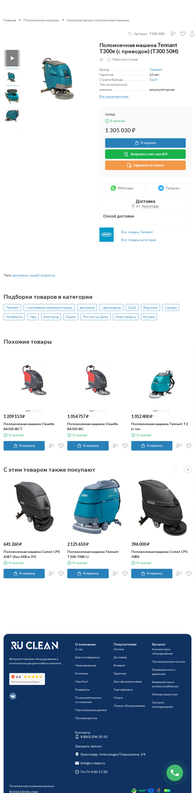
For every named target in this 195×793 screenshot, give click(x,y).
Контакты (81, 673)
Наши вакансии (85, 665)
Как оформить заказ (128, 681)
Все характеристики (113, 96)
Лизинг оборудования (129, 706)
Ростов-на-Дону (95, 317)
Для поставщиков (87, 657)
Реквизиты (82, 689)
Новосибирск (125, 317)
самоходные (111, 307)
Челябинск (14, 317)
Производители (86, 718)
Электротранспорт (165, 694)
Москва (149, 317)
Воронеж (150, 307)
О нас (79, 649)
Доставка (120, 657)
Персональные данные (91, 710)
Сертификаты (123, 689)
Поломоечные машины (41, 20)
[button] (174, 469)
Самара (171, 307)
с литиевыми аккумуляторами (49, 307)
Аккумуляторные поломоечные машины (98, 20)
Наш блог (81, 681)
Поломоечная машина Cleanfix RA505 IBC (92, 426)
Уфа (33, 317)
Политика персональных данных (31, 786)
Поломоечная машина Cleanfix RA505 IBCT (29, 426)
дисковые (20, 275)
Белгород (51, 317)
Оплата (119, 649)
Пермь (71, 317)
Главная (10, 20)
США (153, 79)
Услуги (118, 697)
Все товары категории (138, 240)
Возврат (119, 665)
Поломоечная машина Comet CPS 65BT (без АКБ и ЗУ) (32, 554)
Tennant (155, 69)
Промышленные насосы (168, 661)
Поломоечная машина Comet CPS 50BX (159, 554)
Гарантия (120, 673)
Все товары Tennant (137, 232)
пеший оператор (42, 275)
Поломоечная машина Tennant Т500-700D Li (93, 554)
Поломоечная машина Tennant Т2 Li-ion (159, 426)
